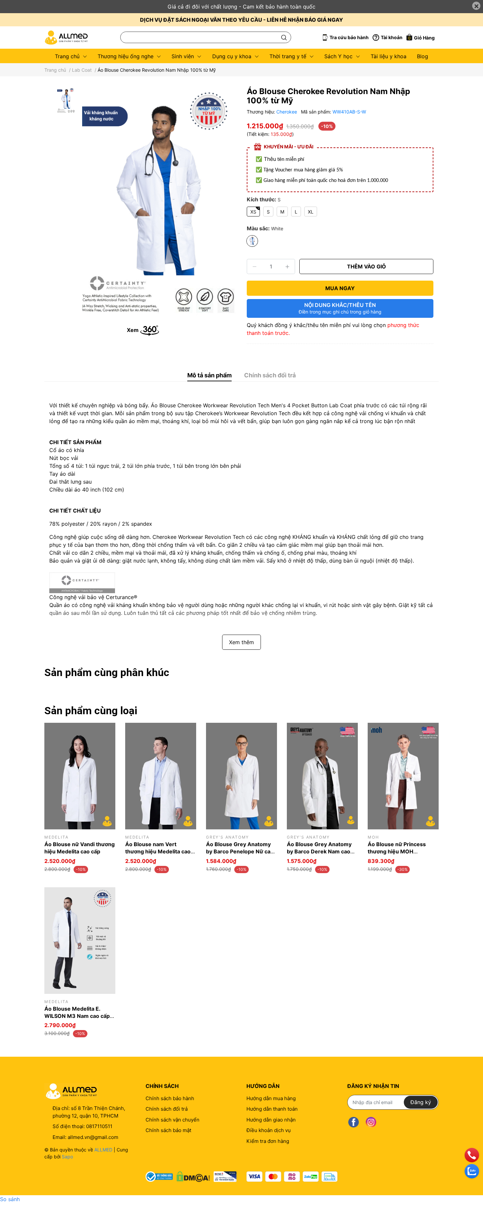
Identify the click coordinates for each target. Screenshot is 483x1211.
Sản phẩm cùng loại (90, 710)
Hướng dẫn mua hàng (271, 1098)
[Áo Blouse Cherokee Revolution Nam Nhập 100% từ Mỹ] (159, 203)
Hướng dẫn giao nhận (271, 1120)
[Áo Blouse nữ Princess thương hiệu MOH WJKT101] (403, 776)
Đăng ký (420, 1102)
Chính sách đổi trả (167, 1109)
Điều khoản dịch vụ (268, 1130)
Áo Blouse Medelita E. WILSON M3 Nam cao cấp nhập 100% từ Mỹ (77, 1016)
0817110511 (99, 1126)
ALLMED (103, 1149)
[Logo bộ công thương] (191, 1175)
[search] (284, 37)
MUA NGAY (340, 288)
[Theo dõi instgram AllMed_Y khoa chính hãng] (371, 1122)
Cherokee (287, 111)
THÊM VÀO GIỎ (366, 266)
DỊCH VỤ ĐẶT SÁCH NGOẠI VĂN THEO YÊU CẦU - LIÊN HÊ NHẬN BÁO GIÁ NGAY (241, 19)
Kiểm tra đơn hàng (267, 1141)
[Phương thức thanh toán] (291, 1176)
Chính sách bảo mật (168, 1130)
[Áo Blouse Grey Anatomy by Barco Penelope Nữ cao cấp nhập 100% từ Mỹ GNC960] (241, 776)
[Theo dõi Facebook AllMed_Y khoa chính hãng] (353, 1122)
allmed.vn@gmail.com (93, 1137)
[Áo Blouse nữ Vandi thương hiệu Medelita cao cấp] (79, 776)
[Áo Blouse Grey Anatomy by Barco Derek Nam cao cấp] (322, 776)
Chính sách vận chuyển (172, 1120)
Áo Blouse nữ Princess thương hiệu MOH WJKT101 (397, 851)
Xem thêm (241, 642)
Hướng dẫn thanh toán (272, 1109)
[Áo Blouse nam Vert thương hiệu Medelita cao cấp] (160, 776)
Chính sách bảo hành (170, 1098)
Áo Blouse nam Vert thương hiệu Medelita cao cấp (158, 851)
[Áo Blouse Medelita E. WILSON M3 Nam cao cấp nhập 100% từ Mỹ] (79, 940)
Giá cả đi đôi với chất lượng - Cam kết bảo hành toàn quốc (241, 6)
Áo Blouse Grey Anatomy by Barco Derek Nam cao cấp (319, 851)
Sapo (67, 1156)
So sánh (10, 1199)
